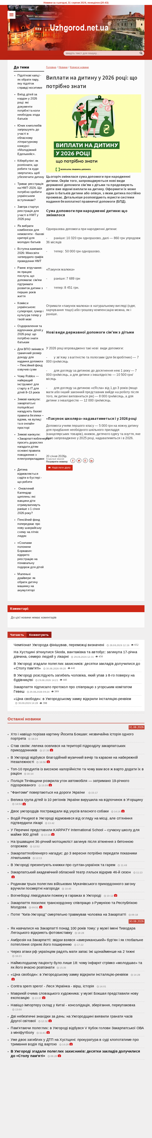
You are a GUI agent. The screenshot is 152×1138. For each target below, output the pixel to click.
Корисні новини (79, 67)
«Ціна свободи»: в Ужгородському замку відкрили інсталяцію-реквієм (72, 699)
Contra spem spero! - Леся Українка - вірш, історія (53, 986)
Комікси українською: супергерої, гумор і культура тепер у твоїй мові (30, 311)
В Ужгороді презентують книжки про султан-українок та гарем (63, 865)
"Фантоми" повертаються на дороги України (49, 792)
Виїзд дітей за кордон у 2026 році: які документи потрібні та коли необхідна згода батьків (28, 106)
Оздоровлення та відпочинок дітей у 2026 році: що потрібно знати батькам (30, 334)
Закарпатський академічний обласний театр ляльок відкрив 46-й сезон (71, 872)
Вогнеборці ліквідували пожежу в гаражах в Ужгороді (56, 895)
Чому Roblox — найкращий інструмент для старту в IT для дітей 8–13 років (28, 384)
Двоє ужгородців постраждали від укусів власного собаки (60, 811)
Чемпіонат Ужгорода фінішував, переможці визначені (59, 645)
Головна (51, 67)
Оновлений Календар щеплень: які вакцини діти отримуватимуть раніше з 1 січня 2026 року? (28, 500)
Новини (63, 67)
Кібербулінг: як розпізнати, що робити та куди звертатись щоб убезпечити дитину (30, 169)
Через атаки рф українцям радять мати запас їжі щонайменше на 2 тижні (73, 952)
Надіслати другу (59, 467)
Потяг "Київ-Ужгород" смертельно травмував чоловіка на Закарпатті (68, 914)
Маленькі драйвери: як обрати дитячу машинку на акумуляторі (27, 582)
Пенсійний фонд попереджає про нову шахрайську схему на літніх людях (29, 528)
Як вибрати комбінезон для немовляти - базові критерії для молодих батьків (30, 234)
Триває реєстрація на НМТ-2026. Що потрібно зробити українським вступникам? (30, 192)
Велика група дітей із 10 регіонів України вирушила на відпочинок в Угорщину (77, 800)
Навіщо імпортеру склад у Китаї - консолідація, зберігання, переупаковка (73, 1005)
